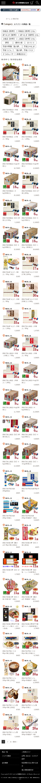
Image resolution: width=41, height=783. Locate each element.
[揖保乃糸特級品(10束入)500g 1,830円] (30, 71)
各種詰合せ (21, 54)
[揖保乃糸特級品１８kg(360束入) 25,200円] (11, 180)
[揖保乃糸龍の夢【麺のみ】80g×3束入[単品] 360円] (11, 532)
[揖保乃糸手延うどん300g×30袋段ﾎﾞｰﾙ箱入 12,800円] (30, 667)
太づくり (30, 43)
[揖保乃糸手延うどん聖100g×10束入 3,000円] (30, 694)
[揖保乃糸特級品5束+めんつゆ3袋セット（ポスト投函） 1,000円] (11, 71)
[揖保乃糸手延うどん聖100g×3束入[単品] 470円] (11, 694)
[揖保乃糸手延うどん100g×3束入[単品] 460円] (11, 667)
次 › (11, 742)
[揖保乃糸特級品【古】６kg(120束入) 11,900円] (30, 207)
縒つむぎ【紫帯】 (10, 35)
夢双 (7, 43)
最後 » (15, 742)
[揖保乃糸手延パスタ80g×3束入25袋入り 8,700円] (30, 640)
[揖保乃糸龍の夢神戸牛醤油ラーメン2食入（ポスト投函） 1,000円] (11, 613)
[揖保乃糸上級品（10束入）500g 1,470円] (30, 315)
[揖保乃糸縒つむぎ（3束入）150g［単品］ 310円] (11, 261)
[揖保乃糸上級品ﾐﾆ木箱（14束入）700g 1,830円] (11, 342)
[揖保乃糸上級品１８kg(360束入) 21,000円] (30, 396)
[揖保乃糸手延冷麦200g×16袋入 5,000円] (11, 504)
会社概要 (5, 763)
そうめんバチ (8, 54)
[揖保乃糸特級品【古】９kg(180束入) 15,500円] (11, 234)
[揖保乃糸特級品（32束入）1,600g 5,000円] (30, 126)
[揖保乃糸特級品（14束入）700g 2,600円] (30, 98)
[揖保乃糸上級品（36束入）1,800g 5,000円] (11, 369)
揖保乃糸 (16, 19)
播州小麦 (19, 43)
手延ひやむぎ (29, 46)
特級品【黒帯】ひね (26, 31)
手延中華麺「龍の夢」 (12, 46)
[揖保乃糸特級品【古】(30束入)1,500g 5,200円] (11, 207)
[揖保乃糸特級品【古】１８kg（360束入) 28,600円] (30, 234)
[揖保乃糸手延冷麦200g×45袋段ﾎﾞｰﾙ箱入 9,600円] (30, 504)
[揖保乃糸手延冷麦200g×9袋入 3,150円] (30, 477)
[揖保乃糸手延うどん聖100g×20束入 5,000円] (11, 721)
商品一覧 (5, 752)
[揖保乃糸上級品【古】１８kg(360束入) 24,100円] (30, 450)
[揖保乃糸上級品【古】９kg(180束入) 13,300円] (11, 450)
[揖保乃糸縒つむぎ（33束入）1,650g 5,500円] (11, 315)
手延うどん (7, 50)
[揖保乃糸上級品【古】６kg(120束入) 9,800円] (30, 423)
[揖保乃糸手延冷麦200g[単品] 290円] (11, 477)
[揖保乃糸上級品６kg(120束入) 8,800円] (30, 369)
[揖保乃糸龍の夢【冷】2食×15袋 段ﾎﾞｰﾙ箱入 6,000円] (11, 586)
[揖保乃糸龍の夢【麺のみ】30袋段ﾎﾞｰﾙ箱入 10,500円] (30, 586)
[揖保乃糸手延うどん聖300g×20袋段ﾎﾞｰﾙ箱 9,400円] (30, 721)
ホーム (8, 19)
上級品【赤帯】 (9, 39)
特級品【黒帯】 (9, 31)
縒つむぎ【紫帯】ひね (29, 35)
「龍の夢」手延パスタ (24, 50)
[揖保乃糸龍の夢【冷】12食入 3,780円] (11, 559)
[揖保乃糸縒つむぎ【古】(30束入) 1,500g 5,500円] (30, 288)
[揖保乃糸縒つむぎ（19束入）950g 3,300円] (11, 288)
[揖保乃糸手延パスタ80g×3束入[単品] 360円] (11, 640)
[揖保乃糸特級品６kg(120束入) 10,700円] (11, 153)
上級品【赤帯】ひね (26, 39)
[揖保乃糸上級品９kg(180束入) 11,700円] (11, 396)
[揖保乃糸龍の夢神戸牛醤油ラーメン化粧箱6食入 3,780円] (30, 613)
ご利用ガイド (26, 752)
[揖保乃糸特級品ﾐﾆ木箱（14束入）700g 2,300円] (11, 98)
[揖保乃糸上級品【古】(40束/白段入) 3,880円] (11, 423)
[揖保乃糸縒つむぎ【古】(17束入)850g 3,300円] (30, 261)
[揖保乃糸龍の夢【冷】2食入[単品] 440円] (30, 532)
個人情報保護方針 (27, 770)
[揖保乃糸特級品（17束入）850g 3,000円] (11, 126)
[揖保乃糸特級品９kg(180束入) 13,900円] (30, 153)
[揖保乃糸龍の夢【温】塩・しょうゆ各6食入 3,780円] (30, 559)
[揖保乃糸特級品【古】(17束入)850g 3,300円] (30, 180)
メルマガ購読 (6, 756)
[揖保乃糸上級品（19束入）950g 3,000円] (30, 342)
